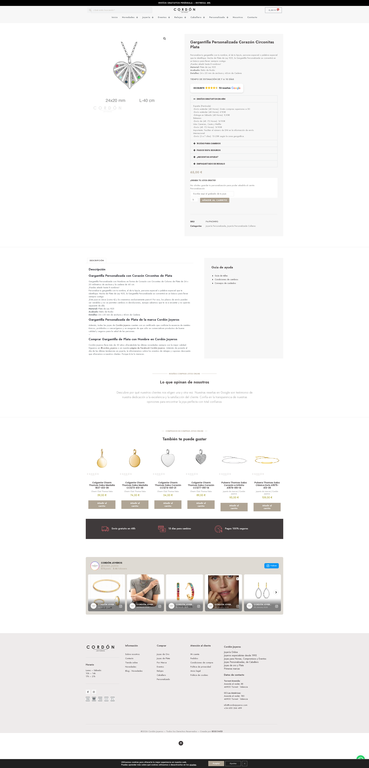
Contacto (252, 17)
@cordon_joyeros (109, 348)
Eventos (162, 17)
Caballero (196, 17)
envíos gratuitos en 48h (211, 99)
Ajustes (233, 763)
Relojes (178, 17)
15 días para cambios (209, 143)
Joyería (146, 17)
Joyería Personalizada (216, 226)
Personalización (197, 188)
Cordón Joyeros (123, 325)
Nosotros (238, 17)
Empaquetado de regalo (211, 163)
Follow (274, 565)
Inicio (115, 17)
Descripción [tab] (97, 260)
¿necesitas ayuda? (207, 157)
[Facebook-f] (88, 692)
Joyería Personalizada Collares (241, 226)
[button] (164, 38)
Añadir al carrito (214, 200)
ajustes (193, 765)
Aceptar (216, 763)
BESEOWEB (217, 731)
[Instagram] (94, 692)
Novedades (128, 17)
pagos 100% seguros (209, 150)
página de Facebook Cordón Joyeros (147, 348)
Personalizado (217, 17)
